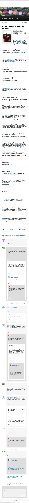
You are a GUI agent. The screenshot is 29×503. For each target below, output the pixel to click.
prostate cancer (6, 200)
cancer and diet (8, 235)
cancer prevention (23, 235)
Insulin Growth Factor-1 (14, 137)
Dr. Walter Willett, (18, 40)
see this (5, 160)
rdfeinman (12, 345)
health (9, 236)
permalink (18, 236)
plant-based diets (4, 209)
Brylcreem (3, 182)
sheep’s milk (23, 177)
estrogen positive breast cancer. (6, 142)
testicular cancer (12, 61)
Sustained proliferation (5, 115)
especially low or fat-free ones (6, 49)
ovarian (17, 144)
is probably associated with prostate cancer (9, 60)
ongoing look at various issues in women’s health (18, 82)
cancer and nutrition (16, 235)
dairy (25, 235)
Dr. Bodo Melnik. (15, 117)
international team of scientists (12, 54)
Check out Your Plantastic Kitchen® (6, 20)
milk (10, 236)
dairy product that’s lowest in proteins (11, 180)
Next (26, 22)
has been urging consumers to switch (12, 173)
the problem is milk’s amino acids (13, 112)
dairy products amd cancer (5, 236)
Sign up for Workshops (4, 18)
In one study (13, 152)
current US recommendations (13, 101)
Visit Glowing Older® (11, 18)
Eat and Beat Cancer (7, 4)
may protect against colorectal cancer (19, 52)
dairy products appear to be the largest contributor (18, 207)
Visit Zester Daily (16, 18)
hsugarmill (12, 236)
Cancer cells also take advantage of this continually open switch (14, 129)
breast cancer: (5, 199)
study (6, 168)
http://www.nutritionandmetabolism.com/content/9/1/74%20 (15, 442)
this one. (17, 159)
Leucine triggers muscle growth (6, 123)
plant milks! (9, 205)
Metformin (3, 218)
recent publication (17, 34)
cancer (5, 235)
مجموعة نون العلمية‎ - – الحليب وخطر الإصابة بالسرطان (16, 449)
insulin (9, 137)
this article (13, 159)
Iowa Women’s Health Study (8, 88)
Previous (23, 22)
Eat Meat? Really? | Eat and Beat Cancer (15, 481)
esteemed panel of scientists (20, 42)
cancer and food (11, 235)
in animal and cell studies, (17, 133)
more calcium (15, 177)
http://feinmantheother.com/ (13, 374)
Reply (8, 259)
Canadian (6, 48)
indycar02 (11, 314)
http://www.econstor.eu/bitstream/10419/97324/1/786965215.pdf (15, 255)
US (3, 48)
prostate (22, 141)
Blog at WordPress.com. (14, 500)
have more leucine (9, 177)
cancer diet (19, 235)
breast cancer (5, 198)
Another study (13, 156)
